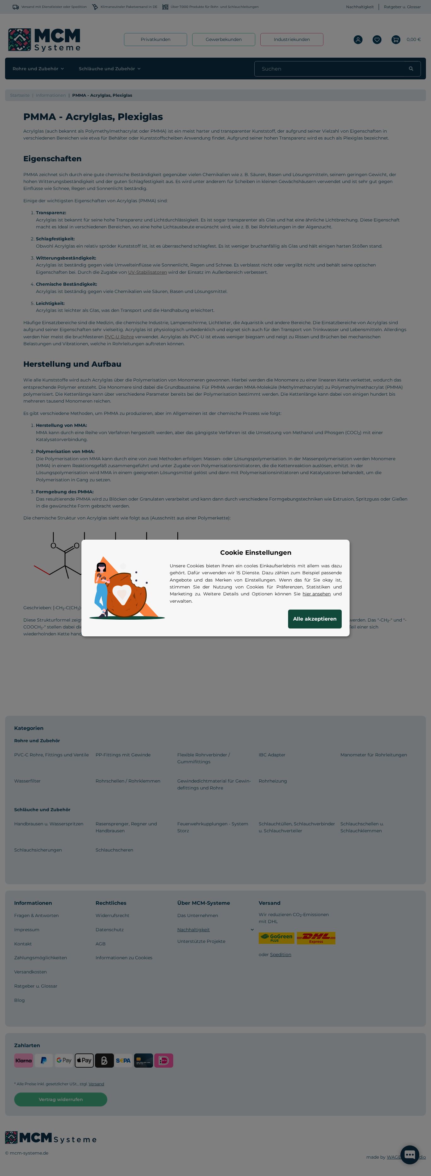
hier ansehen (317, 594)
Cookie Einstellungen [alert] (256, 552)
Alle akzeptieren (315, 619)
